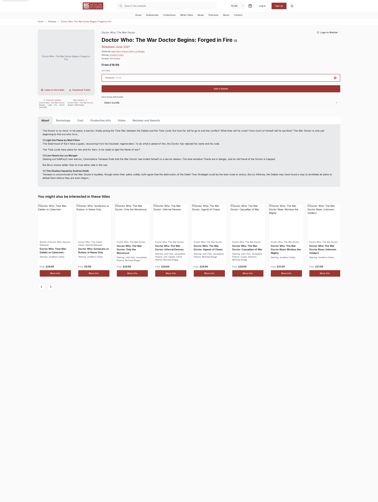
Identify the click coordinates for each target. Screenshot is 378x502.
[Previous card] (41, 286)
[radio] (221, 78)
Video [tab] (122, 120)
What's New (186, 15)
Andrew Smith (127, 51)
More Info (55, 273)
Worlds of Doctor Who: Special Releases (55, 243)
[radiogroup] (221, 78)
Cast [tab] (80, 120)
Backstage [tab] (63, 120)
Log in (262, 6)
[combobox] (221, 102)
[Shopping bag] (250, 6)
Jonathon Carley (116, 55)
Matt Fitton (116, 51)
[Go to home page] (93, 5)
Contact (238, 15)
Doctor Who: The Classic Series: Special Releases (90, 243)
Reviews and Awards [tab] (146, 120)
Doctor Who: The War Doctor (118, 32)
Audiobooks (152, 15)
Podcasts (213, 15)
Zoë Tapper (169, 257)
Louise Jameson (248, 257)
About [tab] (45, 120)
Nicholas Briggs (132, 260)
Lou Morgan (139, 51)
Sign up (279, 6)
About (226, 15)
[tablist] (189, 120)
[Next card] (50, 286)
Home (138, 15)
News (201, 15)
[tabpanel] (189, 155)
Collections (169, 15)
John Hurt (130, 257)
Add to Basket (221, 88)
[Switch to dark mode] (292, 6)
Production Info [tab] (101, 120)
